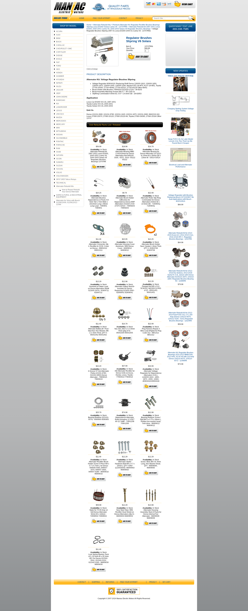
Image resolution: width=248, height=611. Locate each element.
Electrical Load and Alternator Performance (180, 166)
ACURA (59, 31)
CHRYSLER (61, 52)
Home (89, 25)
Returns (110, 582)
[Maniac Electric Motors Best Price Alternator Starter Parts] (69, 11)
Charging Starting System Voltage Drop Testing (180, 110)
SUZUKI (59, 166)
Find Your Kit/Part (101, 18)
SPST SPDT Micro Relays (66, 179)
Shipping (96, 582)
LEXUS (59, 111)
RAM (58, 148)
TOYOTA (59, 169)
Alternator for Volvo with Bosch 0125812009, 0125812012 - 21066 (68, 202)
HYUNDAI (60, 80)
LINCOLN (60, 114)
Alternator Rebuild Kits (65, 186)
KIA (57, 104)
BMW (58, 38)
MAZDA (59, 117)
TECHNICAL (61, 183)
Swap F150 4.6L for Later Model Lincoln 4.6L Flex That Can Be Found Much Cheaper (180, 141)
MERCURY (60, 124)
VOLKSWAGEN (62, 176)
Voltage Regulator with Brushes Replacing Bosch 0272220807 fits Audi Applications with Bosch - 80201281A (180, 198)
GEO (58, 69)
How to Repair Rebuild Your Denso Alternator (71, 191)
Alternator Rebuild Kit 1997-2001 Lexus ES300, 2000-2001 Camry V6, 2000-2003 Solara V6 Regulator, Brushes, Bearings (123, 28)
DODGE (59, 55)
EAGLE (59, 59)
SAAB (58, 152)
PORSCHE (60, 145)
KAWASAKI (60, 100)
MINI (58, 128)
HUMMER (60, 76)
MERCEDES (61, 121)
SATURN (59, 155)
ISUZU (58, 86)
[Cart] (183, 4)
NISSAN (59, 135)
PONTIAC (60, 142)
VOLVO (59, 172)
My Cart (166, 582)
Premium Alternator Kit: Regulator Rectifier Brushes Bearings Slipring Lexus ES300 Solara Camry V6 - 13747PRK (123, 26)
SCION (59, 159)
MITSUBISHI (61, 131)
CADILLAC (60, 45)
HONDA (59, 73)
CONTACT (123, 18)
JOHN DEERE (61, 97)
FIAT (58, 62)
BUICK (58, 42)
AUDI (58, 35)
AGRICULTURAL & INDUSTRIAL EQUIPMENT (69, 196)
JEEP (58, 93)
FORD (58, 66)
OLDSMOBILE (61, 138)
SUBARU (59, 162)
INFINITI (59, 83)
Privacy (139, 18)
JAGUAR (59, 90)
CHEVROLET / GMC (64, 49)
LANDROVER (61, 107)
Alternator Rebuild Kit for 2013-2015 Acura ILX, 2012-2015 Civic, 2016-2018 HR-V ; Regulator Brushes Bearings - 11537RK (180, 236)
